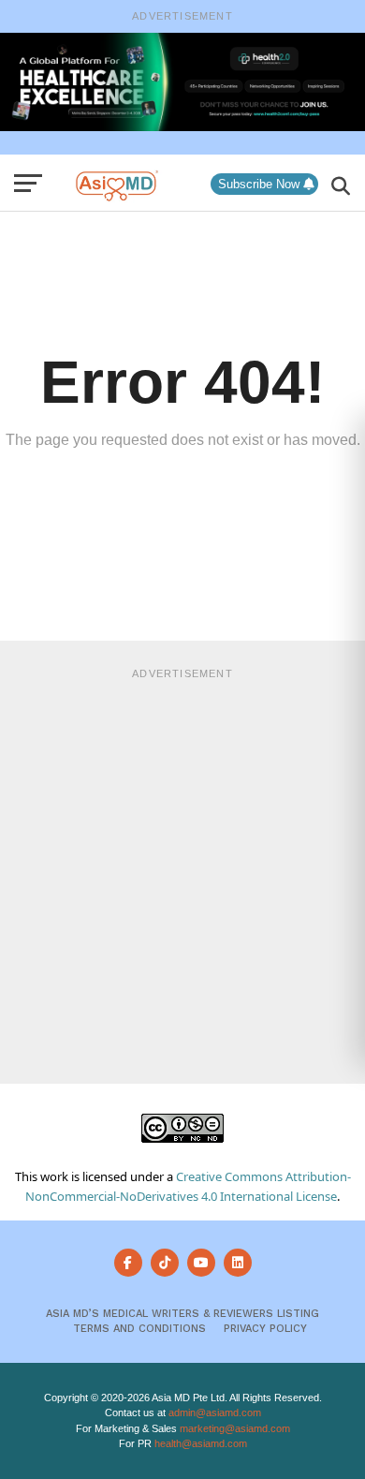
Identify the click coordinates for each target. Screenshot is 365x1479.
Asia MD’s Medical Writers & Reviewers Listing (182, 1314)
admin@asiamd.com (214, 1412)
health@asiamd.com (200, 1443)
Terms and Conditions (139, 1329)
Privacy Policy (265, 1329)
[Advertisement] (182, 873)
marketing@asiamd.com (235, 1428)
